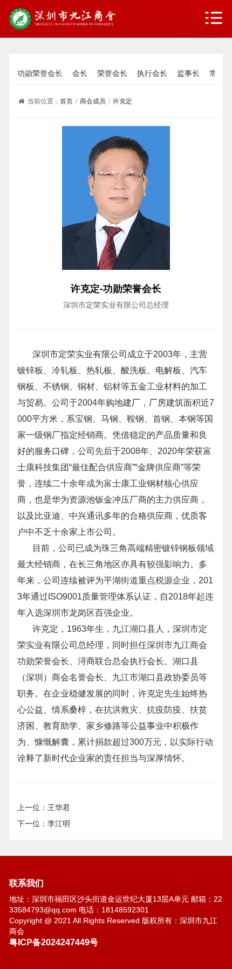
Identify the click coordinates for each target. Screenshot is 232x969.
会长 (79, 73)
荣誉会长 (112, 73)
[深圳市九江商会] (62, 19)
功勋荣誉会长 (40, 73)
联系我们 (26, 883)
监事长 (188, 73)
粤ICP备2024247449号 (53, 942)
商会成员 (93, 101)
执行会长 (152, 73)
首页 (66, 101)
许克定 (122, 101)
